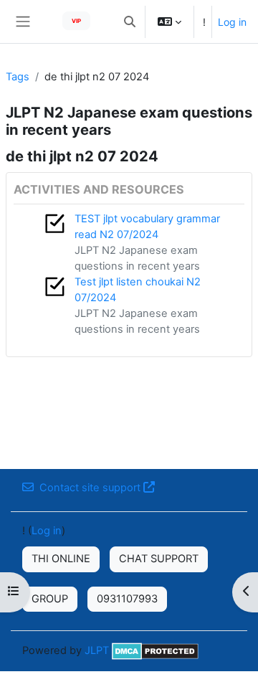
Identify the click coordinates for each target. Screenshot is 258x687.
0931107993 (127, 598)
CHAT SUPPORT (159, 558)
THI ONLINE (61, 558)
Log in (232, 22)
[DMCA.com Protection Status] (155, 650)
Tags (17, 76)
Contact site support (89, 487)
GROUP (50, 598)
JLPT (97, 650)
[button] (130, 21)
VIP (76, 20)
